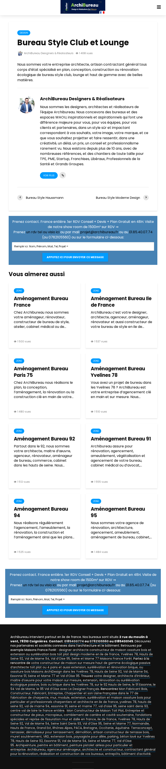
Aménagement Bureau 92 (44, 439)
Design (24, 32)
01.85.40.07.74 (141, 232)
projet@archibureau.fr (99, 232)
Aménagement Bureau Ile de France (121, 301)
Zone (19, 290)
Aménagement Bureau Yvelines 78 (118, 372)
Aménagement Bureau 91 (121, 439)
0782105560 (99, 641)
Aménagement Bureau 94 (41, 512)
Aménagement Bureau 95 (118, 512)
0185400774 (74, 641)
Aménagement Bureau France (41, 301)
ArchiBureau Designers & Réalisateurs (48, 53)
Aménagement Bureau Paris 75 (41, 372)
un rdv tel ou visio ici (42, 232)
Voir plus (48, 175)
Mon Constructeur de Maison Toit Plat (95, 710)
